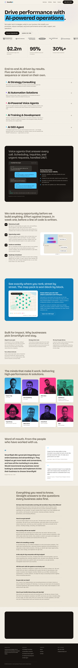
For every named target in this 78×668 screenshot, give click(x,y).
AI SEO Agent (25, 657)
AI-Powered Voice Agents (27, 653)
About (54, 2)
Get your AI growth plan (12, 33)
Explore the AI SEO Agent (48, 313)
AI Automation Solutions (27, 651)
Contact (59, 2)
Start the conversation (15, 631)
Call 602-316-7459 (26, 33)
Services (45, 2)
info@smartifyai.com (62, 651)
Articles (50, 2)
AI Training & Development (28, 655)
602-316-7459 (68, 2)
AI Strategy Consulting (27, 649)
